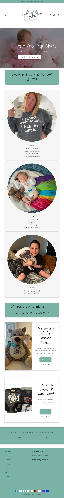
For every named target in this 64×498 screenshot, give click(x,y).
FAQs (6, 472)
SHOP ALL (7, 460)
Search (7, 456)
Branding (7, 464)
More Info (45, 412)
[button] (6, 15)
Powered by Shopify (38, 494)
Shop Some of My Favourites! (29, 57)
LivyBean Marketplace (30, 494)
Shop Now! (45, 359)
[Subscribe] (47, 437)
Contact (7, 476)
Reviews (7, 468)
